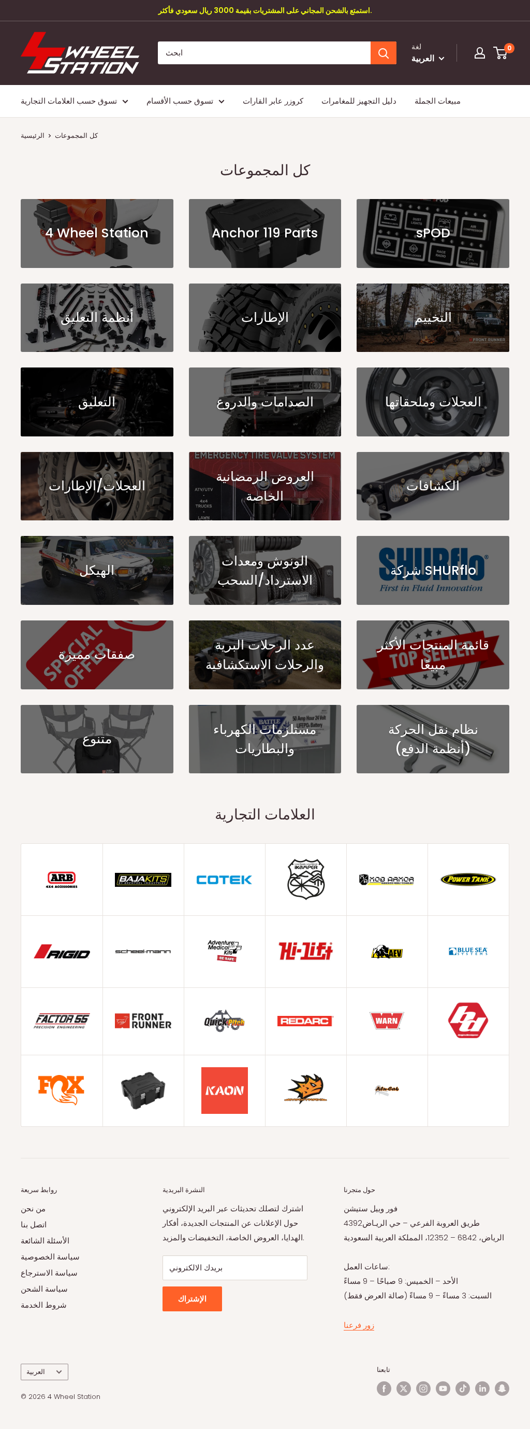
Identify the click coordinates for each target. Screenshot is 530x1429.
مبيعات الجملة (438, 100)
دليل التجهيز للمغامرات (358, 100)
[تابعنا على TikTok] (462, 1388)
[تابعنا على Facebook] (384, 1388)
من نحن (33, 1208)
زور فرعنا (359, 1325)
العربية (35, 1371)
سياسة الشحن (44, 1288)
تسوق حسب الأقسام (179, 100)
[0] (500, 53)
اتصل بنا (34, 1224)
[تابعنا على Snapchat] (502, 1388)
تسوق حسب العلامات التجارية (69, 100)
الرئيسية (33, 135)
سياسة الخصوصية (50, 1256)
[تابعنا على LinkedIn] (482, 1388)
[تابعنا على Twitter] (403, 1388)
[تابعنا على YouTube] (443, 1388)
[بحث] (383, 52)
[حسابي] (480, 53)
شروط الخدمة (44, 1304)
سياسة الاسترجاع (49, 1272)
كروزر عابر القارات (273, 100)
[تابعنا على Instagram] (423, 1388)
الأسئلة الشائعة (45, 1240)
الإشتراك (192, 1298)
